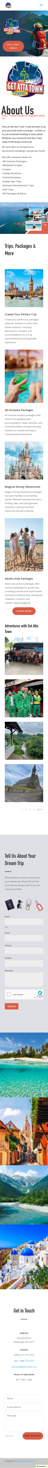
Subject (8, 945)
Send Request (32, 1435)
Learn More (24, 611)
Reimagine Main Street (26, 1461)
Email (7, 933)
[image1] (24, 716)
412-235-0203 (27, 1354)
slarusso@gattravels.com (24, 1366)
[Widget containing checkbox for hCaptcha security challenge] (24, 994)
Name (7, 916)
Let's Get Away (13, 46)
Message (9, 970)
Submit (11, 1006)
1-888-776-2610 (26, 1360)
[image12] (24, 674)
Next (39, 809)
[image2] (24, 759)
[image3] (24, 801)
